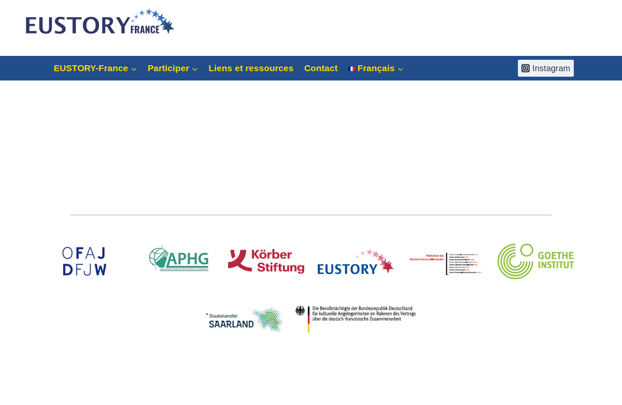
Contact (321, 68)
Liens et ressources (251, 68)
